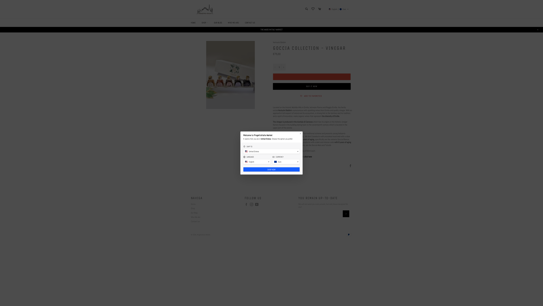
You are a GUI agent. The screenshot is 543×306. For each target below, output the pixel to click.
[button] (271, 151)
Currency (280, 157)
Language (250, 157)
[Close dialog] (300, 133)
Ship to (249, 146)
